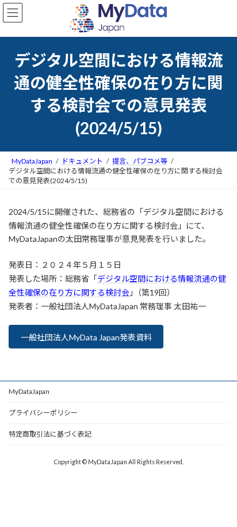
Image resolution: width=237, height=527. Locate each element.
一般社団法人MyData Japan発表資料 (86, 337)
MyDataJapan (29, 391)
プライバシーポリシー (43, 412)
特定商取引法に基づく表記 (50, 434)
